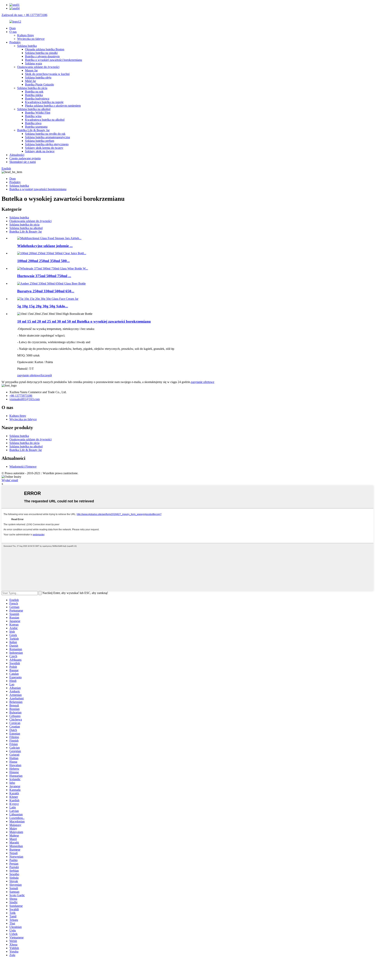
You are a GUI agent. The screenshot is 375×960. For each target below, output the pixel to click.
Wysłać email (10, 480)
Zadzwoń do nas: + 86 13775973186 (24, 15)
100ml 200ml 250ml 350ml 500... (43, 261)
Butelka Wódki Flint (37, 112)
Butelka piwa (33, 123)
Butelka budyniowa (37, 98)
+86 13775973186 (20, 395)
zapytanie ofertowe (29, 375)
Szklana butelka (27, 45)
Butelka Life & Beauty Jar (33, 130)
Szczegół (46, 375)
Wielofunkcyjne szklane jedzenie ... (45, 246)
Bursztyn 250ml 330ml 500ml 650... (45, 291)
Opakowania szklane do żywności (38, 67)
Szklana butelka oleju (38, 77)
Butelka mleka (34, 95)
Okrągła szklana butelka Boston (44, 49)
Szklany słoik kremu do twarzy (44, 147)
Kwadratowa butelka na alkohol (44, 119)
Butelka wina (33, 116)
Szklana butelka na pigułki (41, 52)
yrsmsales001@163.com (24, 399)
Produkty (15, 42)
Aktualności (16, 154)
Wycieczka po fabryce (31, 38)
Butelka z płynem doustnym (42, 56)
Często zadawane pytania (25, 158)
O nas (13, 31)
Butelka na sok (34, 91)
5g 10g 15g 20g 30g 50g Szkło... (42, 306)
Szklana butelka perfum (39, 140)
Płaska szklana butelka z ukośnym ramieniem (53, 105)
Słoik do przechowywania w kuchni (47, 74)
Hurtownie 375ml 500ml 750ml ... (44, 276)
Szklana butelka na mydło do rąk (45, 133)
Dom (12, 28)
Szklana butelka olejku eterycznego (47, 144)
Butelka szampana (36, 126)
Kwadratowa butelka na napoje (44, 102)
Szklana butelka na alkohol (33, 109)
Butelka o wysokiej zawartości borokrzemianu (53, 60)
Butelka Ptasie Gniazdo (39, 84)
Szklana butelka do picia (32, 88)
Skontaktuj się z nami (22, 161)
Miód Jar (30, 81)
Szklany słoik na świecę (39, 151)
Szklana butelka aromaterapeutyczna (47, 137)
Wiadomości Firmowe (23, 466)
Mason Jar (31, 70)
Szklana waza (33, 63)
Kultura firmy (25, 35)
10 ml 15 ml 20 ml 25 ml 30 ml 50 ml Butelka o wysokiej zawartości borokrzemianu (84, 321)
